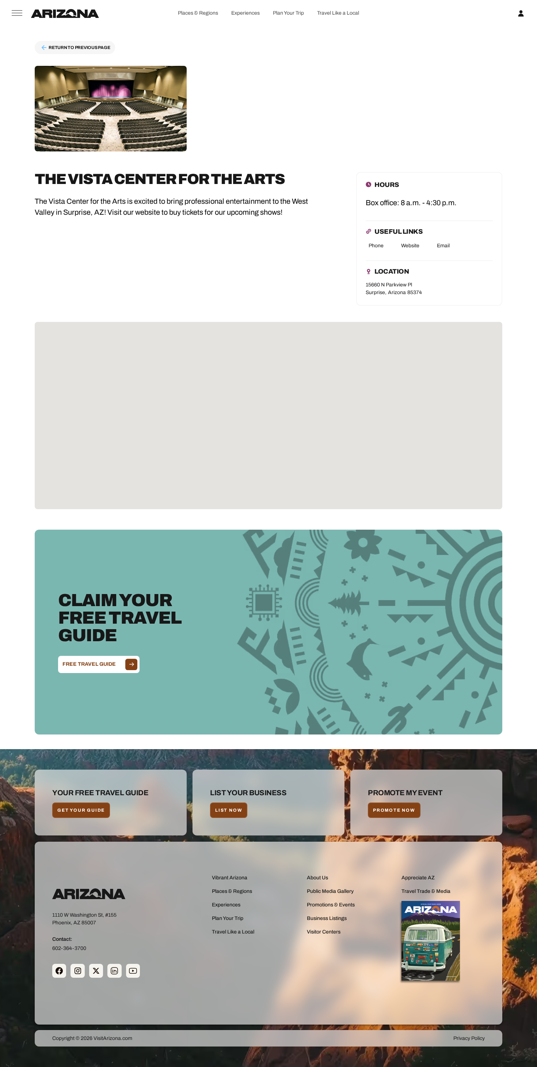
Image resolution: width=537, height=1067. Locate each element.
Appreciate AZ (418, 877)
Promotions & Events (331, 905)
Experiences (245, 13)
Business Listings (327, 918)
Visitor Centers (323, 932)
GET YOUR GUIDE (81, 810)
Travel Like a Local (338, 13)
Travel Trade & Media (425, 891)
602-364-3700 (69, 948)
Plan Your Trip (288, 13)
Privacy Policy (469, 1038)
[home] (65, 13)
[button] (198, 13)
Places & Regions (198, 13)
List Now (228, 810)
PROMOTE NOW (394, 810)
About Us (317, 877)
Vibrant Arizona (229, 877)
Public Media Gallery (330, 891)
